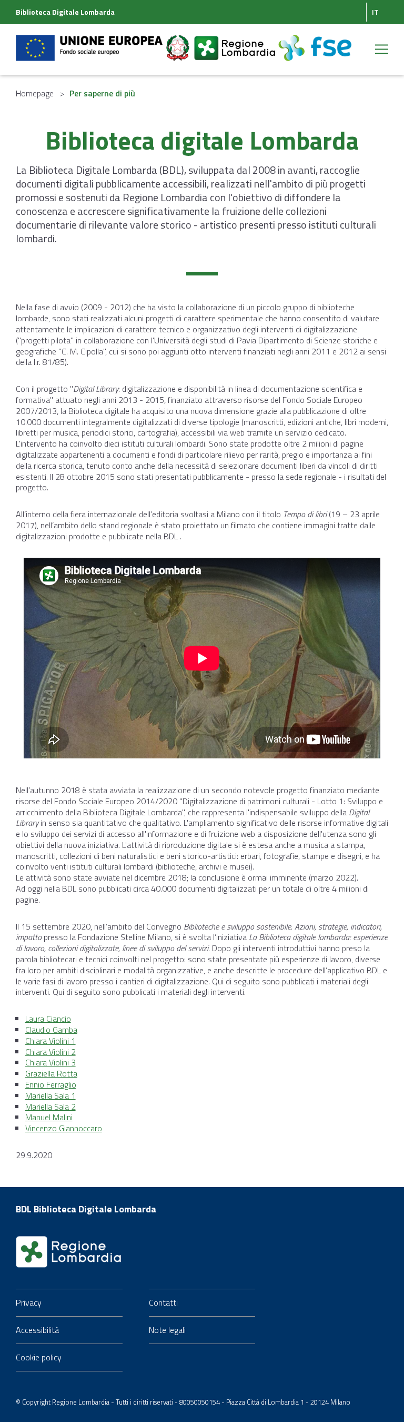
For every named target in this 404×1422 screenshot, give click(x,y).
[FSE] (314, 41)
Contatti (163, 1302)
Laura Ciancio (48, 1018)
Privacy (29, 1302)
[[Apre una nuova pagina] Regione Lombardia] (235, 41)
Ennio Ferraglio (50, 1084)
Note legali (167, 1330)
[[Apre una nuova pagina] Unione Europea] (90, 41)
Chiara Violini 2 (50, 1051)
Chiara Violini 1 (50, 1040)
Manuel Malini (49, 1117)
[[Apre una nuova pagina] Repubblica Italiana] (179, 41)
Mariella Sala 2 (50, 1106)
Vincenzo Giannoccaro (63, 1128)
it (375, 11)
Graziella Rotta (51, 1073)
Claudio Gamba (51, 1029)
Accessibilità (37, 1330)
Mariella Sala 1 (50, 1095)
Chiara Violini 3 (50, 1062)
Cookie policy (39, 1357)
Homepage (35, 93)
